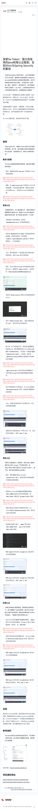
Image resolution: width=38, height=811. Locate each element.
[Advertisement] (19, 37)
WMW (9, 806)
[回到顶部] (34, 807)
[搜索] (32, 3)
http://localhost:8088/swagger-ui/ (19, 272)
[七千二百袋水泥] (4, 11)
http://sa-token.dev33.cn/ (18, 768)
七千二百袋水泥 (11, 10)
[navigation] (14, 788)
